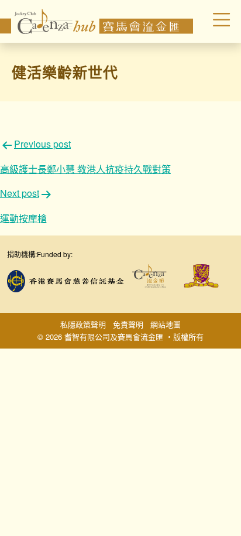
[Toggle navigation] (213, 21)
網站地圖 (165, 324)
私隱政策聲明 (83, 324)
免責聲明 (128, 324)
